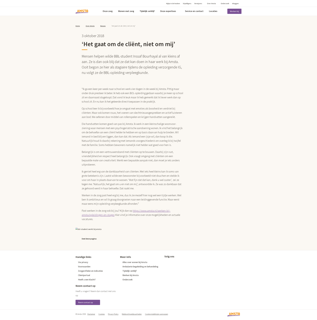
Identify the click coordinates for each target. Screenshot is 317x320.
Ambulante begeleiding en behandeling (140, 266)
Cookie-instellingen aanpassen (156, 314)
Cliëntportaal (84, 275)
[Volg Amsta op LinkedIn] (174, 262)
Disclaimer (91, 314)
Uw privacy (83, 262)
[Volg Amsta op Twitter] (170, 262)
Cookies (101, 314)
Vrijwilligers (187, 3)
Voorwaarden (84, 266)
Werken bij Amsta (130, 275)
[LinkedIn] (112, 238)
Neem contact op (85, 302)
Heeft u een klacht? (87, 279)
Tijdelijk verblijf (147, 11)
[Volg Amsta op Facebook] (165, 262)
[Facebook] (107, 238)
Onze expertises (168, 11)
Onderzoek (225, 3)
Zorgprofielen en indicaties (90, 270)
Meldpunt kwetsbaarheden (132, 314)
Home (78, 26)
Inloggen (235, 3)
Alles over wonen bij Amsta (134, 262)
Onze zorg (108, 11)
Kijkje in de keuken (173, 3)
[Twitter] (101, 238)
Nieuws (103, 26)
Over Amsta (211, 3)
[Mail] (117, 238)
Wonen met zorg (126, 11)
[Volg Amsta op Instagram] (182, 262)
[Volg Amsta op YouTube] (178, 262)
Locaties (213, 11)
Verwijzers (198, 3)
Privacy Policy (113, 314)
